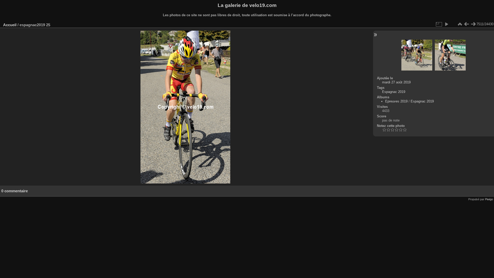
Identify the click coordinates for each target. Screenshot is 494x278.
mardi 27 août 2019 (396, 82)
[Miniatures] (459, 24)
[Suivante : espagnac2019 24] (473, 24)
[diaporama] (446, 24)
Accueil (9, 25)
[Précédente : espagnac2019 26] (466, 24)
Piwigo (489, 199)
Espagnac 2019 (393, 92)
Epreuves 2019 (396, 101)
